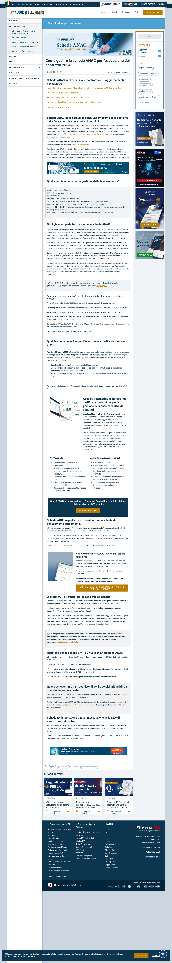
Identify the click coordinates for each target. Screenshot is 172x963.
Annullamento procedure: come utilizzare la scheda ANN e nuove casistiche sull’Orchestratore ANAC (85, 88)
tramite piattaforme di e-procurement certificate (83, 134)
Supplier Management (84, 847)
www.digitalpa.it (152, 856)
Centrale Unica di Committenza (25, 42)
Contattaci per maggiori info (67, 642)
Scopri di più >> (102, 286)
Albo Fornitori (110, 850)
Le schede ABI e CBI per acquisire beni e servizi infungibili (69, 97)
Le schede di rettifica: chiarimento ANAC (63, 93)
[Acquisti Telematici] (111, 4)
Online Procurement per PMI (86, 859)
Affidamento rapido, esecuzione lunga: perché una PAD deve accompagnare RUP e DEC (57, 807)
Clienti (107, 832)
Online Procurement (83, 844)
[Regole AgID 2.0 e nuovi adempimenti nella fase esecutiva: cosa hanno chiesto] (119, 787)
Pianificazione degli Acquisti (58, 847)
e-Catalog (79, 853)
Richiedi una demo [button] (88, 510)
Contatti (108, 841)
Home (107, 829)
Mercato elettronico (55, 868)
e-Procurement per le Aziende (85, 825)
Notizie (107, 835)
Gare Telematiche (54, 838)
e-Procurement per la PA (59, 824)
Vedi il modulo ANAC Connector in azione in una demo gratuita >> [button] (102, 588)
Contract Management (84, 856)
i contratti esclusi (95, 535)
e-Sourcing (80, 850)
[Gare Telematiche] (147, 4)
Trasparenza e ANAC (55, 853)
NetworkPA (109, 859)
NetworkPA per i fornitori (85, 838)
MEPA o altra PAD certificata (82, 705)
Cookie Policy (31, 956)
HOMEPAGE (13, 21)
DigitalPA (108, 847)
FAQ (106, 838)
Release (141, 57)
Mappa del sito (110, 865)
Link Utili (109, 824)
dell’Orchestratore (89, 561)
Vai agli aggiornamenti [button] (59, 108)
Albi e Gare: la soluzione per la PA (59, 829)
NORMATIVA (14, 73)
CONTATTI (13, 84)
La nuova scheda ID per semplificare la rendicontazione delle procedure (75, 102)
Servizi (50, 874)
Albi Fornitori (52, 835)
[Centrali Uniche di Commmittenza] (160, 4)
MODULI (12, 56)
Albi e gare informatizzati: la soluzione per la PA (23, 32)
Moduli (50, 832)
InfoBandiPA (80, 841)
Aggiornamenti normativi (121, 72)
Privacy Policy (20, 956)
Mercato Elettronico (20, 38)
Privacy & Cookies (111, 868)
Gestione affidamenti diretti (23, 47)
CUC (106, 856)
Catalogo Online (111, 862)
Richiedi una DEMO (112, 844)
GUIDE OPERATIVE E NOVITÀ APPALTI (24, 78)
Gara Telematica (111, 853)
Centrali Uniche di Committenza (59, 871)
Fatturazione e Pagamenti (57, 850)
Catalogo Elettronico (55, 841)
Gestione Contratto (55, 844)
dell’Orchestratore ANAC (80, 144)
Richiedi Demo (153, 12)
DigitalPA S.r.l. (76, 885)
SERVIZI (12, 62)
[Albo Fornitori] (130, 4)
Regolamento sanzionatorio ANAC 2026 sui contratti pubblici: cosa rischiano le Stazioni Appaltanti (88, 807)
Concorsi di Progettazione (23, 51)
